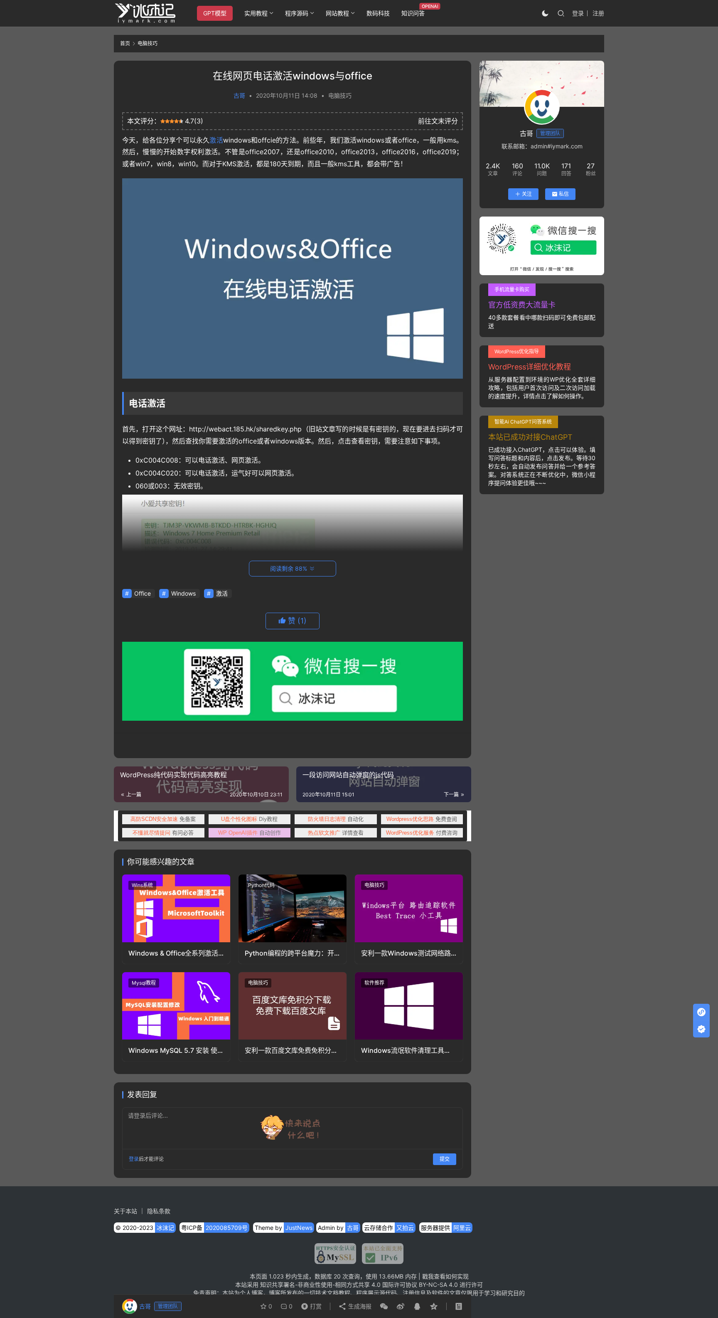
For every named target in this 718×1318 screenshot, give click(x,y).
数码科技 (378, 13)
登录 (578, 13)
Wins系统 (142, 885)
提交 (445, 1159)
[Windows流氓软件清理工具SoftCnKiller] (409, 1006)
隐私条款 (158, 1211)
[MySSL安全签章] (335, 1253)
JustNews (298, 1227)
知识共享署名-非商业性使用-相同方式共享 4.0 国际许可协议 (338, 1284)
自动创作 (249, 832)
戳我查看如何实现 (445, 1276)
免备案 (163, 818)
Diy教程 (249, 818)
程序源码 (296, 13)
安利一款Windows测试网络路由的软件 (406, 953)
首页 (125, 43)
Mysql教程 (144, 983)
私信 (564, 194)
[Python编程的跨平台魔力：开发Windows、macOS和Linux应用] (293, 908)
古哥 (239, 95)
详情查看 (336, 832)
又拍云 (405, 1227)
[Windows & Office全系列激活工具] (176, 908)
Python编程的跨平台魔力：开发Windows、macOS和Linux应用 (289, 953)
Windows (183, 593)
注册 (598, 13)
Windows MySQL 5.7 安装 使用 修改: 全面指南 (172, 1050)
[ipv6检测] (379, 1253)
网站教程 (337, 13)
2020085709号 (227, 1227)
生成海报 (359, 1306)
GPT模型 (214, 13)
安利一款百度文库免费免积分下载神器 (291, 1050)
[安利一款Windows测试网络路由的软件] (409, 908)
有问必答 (163, 832)
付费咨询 (421, 832)
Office (142, 593)
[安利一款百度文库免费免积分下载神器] (293, 1006)
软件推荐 (374, 983)
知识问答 (413, 13)
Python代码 (261, 885)
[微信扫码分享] (383, 1306)
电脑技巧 (340, 95)
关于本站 (125, 1211)
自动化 (336, 818)
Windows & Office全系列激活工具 (173, 953)
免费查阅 (421, 818)
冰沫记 (165, 1227)
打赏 (310, 1304)
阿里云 (462, 1227)
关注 (527, 194)
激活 (216, 140)
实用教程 (256, 13)
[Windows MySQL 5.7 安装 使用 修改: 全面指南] (176, 1006)
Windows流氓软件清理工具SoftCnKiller (402, 1050)
